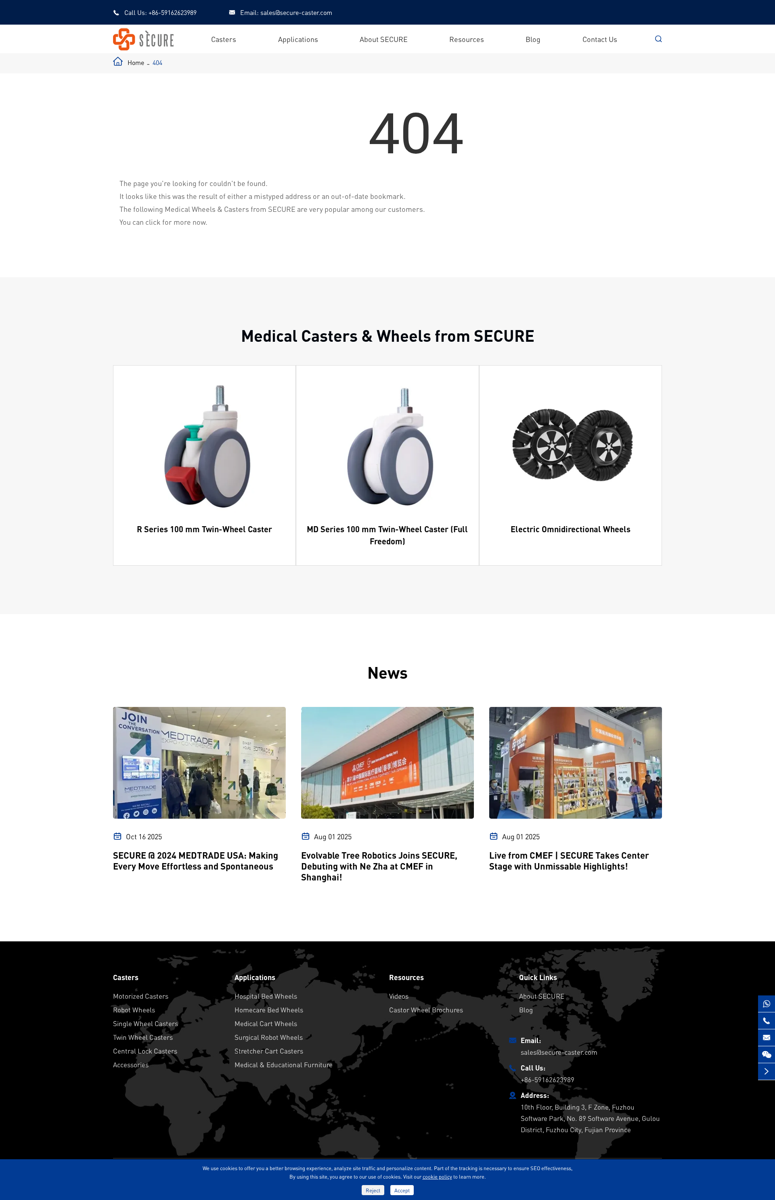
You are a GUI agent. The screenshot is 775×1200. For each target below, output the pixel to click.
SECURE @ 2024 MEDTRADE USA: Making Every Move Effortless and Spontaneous (195, 861)
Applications (298, 39)
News (387, 672)
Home (136, 62)
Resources (466, 39)
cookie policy (437, 1176)
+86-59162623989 (173, 12)
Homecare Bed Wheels (269, 1009)
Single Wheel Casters (145, 1023)
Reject (373, 1190)
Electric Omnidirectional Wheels (570, 529)
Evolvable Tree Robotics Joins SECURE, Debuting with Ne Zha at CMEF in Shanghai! (379, 866)
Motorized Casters (140, 995)
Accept (402, 1190)
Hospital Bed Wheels (266, 995)
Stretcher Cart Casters (269, 1050)
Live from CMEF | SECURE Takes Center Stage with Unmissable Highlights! (569, 861)
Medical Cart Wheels (266, 1023)
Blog (533, 39)
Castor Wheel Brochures (426, 1009)
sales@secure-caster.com (296, 12)
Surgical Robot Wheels (269, 1037)
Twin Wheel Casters (143, 1037)
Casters (223, 39)
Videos (398, 995)
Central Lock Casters (145, 1050)
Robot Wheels (134, 1009)
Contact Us (599, 39)
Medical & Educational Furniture (284, 1064)
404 (157, 62)
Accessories (131, 1064)
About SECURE (384, 39)
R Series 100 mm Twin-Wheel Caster (204, 529)
